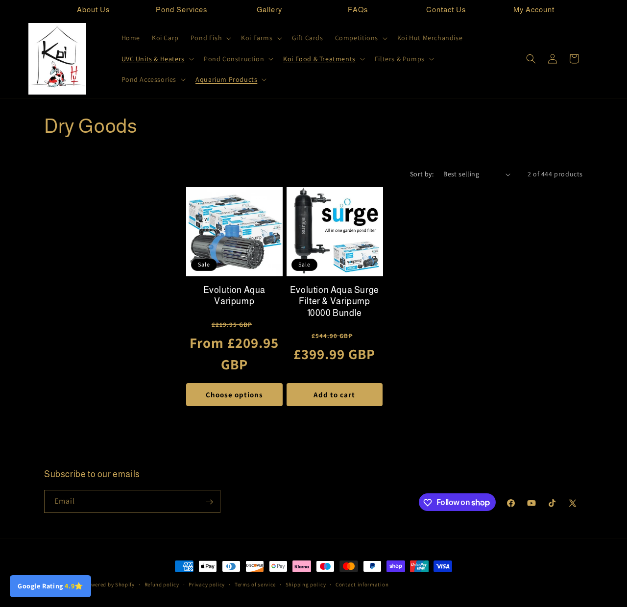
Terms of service (255, 584)
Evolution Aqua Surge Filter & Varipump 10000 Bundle (334, 301)
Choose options (234, 394)
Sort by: (422, 174)
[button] (210, 37)
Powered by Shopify (109, 584)
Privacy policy (207, 584)
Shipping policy (306, 584)
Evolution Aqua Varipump (234, 295)
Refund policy (162, 584)
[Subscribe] (209, 501)
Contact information (362, 584)
